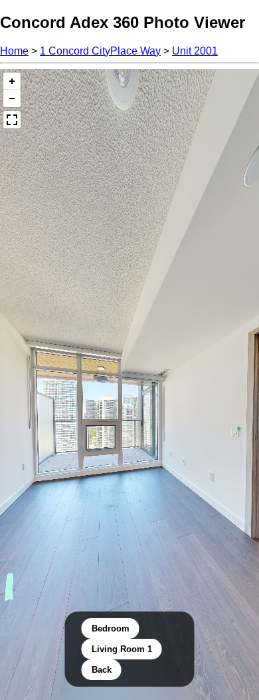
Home (14, 51)
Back (102, 670)
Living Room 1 (122, 649)
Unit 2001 (195, 51)
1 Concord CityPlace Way (100, 51)
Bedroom (111, 628)
